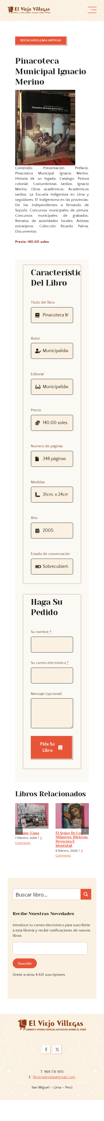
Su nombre (41, 632)
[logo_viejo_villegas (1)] (29, 8)
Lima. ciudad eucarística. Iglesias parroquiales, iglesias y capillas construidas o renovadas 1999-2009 (31, 848)
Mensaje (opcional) (46, 694)
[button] (19, 839)
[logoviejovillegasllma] (52, 1038)
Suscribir (25, 980)
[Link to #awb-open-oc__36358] (92, 10)
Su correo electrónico (50, 663)
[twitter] (57, 1066)
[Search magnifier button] (86, 911)
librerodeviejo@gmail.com (54, 1094)
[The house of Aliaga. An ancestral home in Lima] (72, 805)
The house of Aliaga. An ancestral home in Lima (72, 839)
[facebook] (46, 1066)
